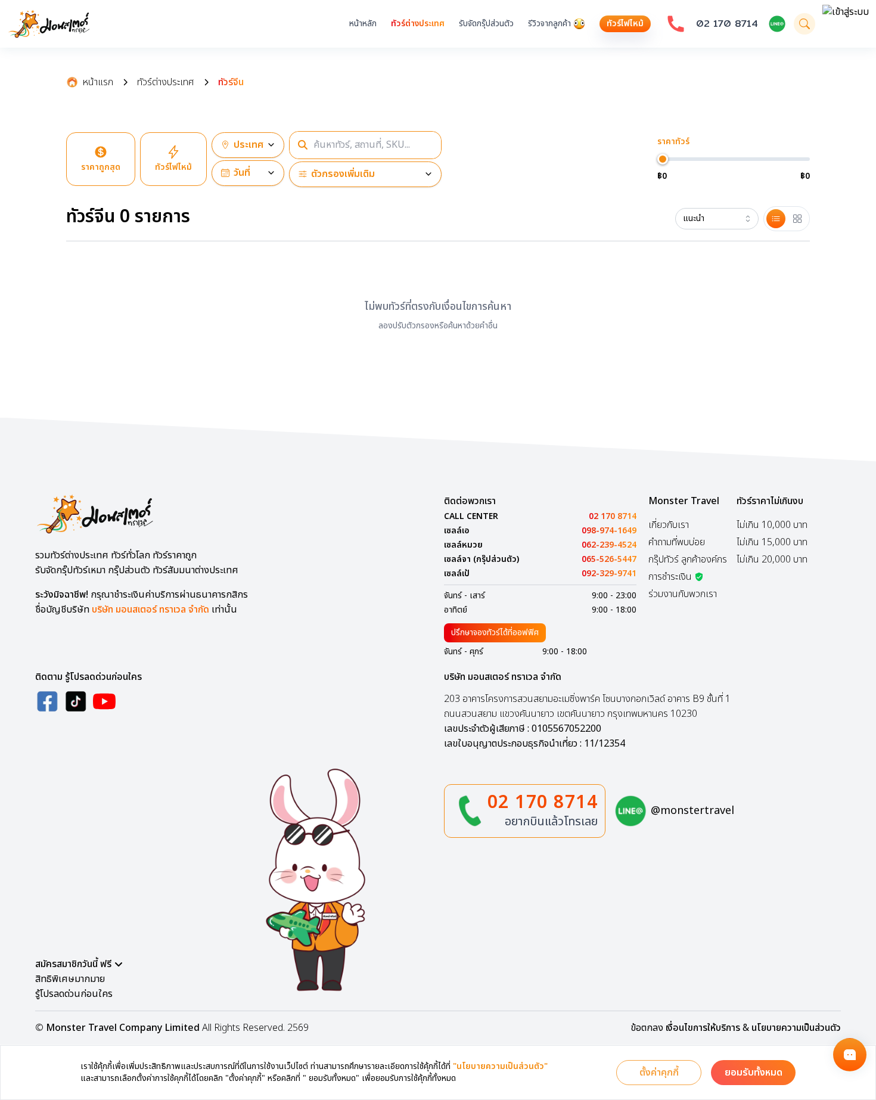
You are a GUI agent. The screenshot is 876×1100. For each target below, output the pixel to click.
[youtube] (104, 701)
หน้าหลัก (363, 24)
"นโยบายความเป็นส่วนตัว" (500, 1067)
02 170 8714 (727, 24)
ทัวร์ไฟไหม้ (625, 23)
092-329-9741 (609, 574)
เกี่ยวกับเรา (668, 525)
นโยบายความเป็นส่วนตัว (796, 1028)
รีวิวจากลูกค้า (549, 24)
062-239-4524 (609, 545)
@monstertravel (692, 811)
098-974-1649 (609, 531)
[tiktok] (76, 701)
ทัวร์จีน (231, 82)
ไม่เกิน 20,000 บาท (772, 559)
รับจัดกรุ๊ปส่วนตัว (486, 24)
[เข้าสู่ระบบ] (845, 24)
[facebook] (47, 701)
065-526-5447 (609, 559)
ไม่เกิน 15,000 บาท (772, 542)
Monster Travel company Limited (123, 1028)
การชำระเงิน (670, 577)
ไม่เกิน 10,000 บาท (772, 525)
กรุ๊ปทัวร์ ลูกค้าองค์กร (687, 559)
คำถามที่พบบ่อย (676, 542)
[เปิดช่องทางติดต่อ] (849, 1054)
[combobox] (717, 218)
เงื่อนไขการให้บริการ (703, 1028)
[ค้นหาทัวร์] (804, 24)
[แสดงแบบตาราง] (797, 218)
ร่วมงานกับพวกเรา (682, 594)
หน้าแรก (98, 82)
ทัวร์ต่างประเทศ (418, 24)
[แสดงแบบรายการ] (775, 218)
